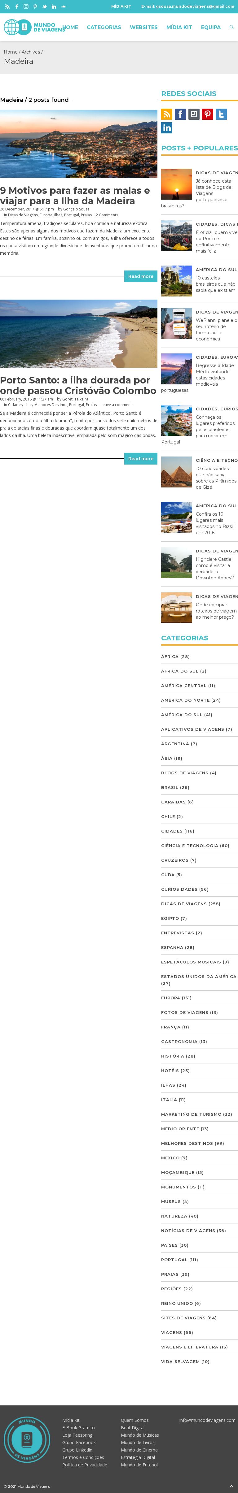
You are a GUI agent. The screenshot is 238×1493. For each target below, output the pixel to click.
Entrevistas (177, 932)
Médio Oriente (180, 1128)
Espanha (172, 947)
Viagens (171, 1332)
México (170, 1157)
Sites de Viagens (183, 1317)
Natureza (174, 1216)
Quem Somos (135, 1420)
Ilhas (58, 215)
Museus (171, 1201)
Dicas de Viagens (23, 215)
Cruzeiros (175, 860)
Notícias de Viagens (188, 1230)
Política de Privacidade (84, 1465)
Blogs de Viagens (185, 772)
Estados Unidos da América (199, 976)
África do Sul (180, 671)
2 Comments (107, 215)
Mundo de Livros (138, 1442)
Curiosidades (179, 889)
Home (11, 52)
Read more (140, 276)
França (171, 1026)
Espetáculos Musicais (191, 961)
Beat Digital (132, 1427)
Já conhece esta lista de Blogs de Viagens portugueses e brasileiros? (196, 193)
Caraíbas (173, 801)
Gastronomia (179, 1041)
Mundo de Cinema (139, 1450)
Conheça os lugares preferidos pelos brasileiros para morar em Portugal (198, 429)
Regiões (171, 1288)
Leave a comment (116, 404)
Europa (46, 215)
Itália (169, 1099)
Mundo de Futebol (139, 1465)
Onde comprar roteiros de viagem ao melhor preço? (216, 611)
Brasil (169, 787)
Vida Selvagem (180, 1361)
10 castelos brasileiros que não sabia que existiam (216, 284)
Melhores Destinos (50, 404)
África (170, 656)
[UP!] (231, 1486)
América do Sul (216, 269)
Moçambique (178, 1172)
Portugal (71, 215)
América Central (184, 685)
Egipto (170, 918)
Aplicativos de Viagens (192, 729)
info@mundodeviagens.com (207, 1420)
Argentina (175, 743)
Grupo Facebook (79, 1442)
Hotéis (170, 1070)
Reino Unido (177, 1303)
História (172, 1056)
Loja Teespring (77, 1435)
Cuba (168, 874)
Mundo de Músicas (140, 1435)
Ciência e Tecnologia (189, 845)
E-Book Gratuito (78, 1427)
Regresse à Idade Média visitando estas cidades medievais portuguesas (197, 378)
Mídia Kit (71, 1420)
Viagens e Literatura (189, 1346)
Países (169, 1245)
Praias (86, 215)
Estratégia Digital (138, 1457)
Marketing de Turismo (191, 1114)
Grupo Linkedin (77, 1450)
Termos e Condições (83, 1457)
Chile (168, 816)
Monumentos (178, 1186)
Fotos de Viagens (185, 1012)
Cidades (15, 404)
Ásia (167, 758)
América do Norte (185, 700)
